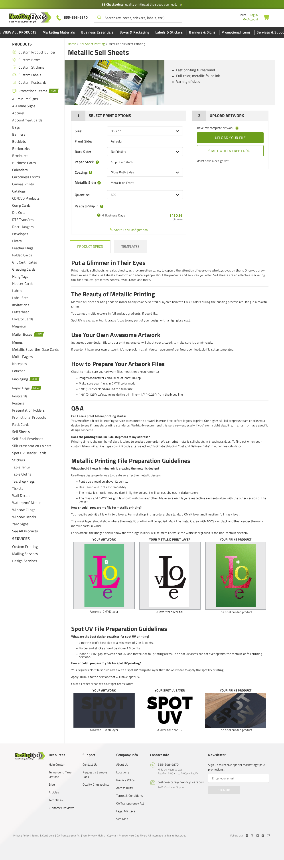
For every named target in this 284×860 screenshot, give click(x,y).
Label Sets (20, 297)
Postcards (19, 396)
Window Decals (24, 516)
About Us (122, 764)
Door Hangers (23, 226)
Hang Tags (20, 276)
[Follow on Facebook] (247, 836)
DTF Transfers (23, 219)
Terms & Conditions (129, 795)
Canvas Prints (23, 184)
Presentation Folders (28, 410)
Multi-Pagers (22, 356)
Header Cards (22, 283)
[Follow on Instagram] (258, 836)
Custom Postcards (32, 82)
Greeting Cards (24, 269)
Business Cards (24, 162)
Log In (254, 14)
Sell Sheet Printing (92, 43)
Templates (56, 800)
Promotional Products (29, 417)
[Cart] (266, 17)
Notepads (19, 363)
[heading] (90, 246)
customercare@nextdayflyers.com (181, 782)
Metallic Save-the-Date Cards (35, 349)
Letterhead (21, 312)
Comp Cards (21, 205)
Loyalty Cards (22, 319)
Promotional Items (236, 32)
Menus (17, 342)
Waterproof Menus (26, 502)
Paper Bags (21, 388)
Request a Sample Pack (95, 774)
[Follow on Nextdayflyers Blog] (268, 836)
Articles (54, 792)
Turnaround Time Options (60, 774)
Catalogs (19, 191)
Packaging (20, 379)
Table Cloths (21, 474)
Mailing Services (25, 553)
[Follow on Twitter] (252, 836)
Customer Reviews (62, 808)
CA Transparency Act (130, 803)
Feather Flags (22, 248)
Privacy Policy (125, 780)
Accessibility (124, 788)
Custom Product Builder (37, 52)
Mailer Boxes (22, 334)
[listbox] (145, 131)
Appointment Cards (27, 120)
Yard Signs (20, 524)
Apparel (18, 113)
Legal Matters (125, 811)
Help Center (57, 764)
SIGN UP (224, 790)
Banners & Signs (202, 32)
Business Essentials (97, 32)
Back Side (83, 151)
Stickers (18, 460)
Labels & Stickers (169, 32)
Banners (18, 134)
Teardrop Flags (23, 481)
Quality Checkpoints (96, 784)
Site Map (122, 819)
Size (78, 131)
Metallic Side (85, 182)
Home (72, 43)
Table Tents (21, 467)
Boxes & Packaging (134, 32)
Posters (18, 403)
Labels (17, 290)
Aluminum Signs (25, 98)
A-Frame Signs (23, 106)
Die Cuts (18, 212)
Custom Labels (29, 74)
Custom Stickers (31, 67)
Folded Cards (22, 255)
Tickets (17, 488)
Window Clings (23, 509)
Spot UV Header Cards (29, 453)
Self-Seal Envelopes (27, 438)
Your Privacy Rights (94, 836)
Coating (81, 172)
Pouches (18, 370)
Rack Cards (21, 424)
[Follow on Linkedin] (263, 836)
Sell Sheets (21, 431)
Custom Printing (25, 546)
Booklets (19, 141)
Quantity (82, 194)
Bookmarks (21, 148)
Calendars (20, 169)
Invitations (20, 304)
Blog (52, 784)
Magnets (19, 326)
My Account (250, 19)
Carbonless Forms (26, 177)
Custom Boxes (29, 59)
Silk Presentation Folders (31, 445)
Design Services (24, 560)
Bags (16, 127)
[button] (99, 17)
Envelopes (20, 233)
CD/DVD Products (25, 198)
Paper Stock (85, 162)
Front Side (83, 141)
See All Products (25, 531)
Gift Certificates (24, 262)
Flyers (17, 241)
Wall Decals (21, 495)
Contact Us (90, 764)
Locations (122, 772)
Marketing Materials (59, 32)
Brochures (20, 155)
